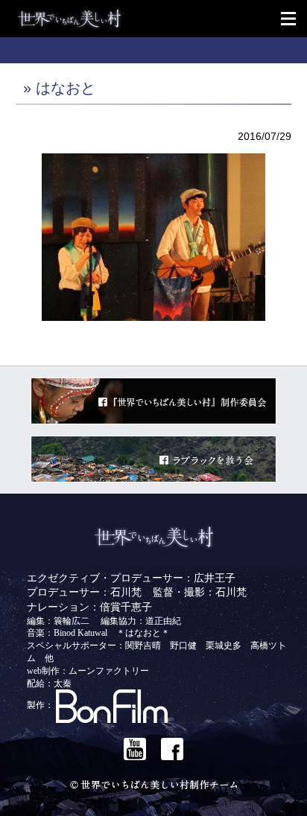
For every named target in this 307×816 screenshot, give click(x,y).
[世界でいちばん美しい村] (161, 18)
